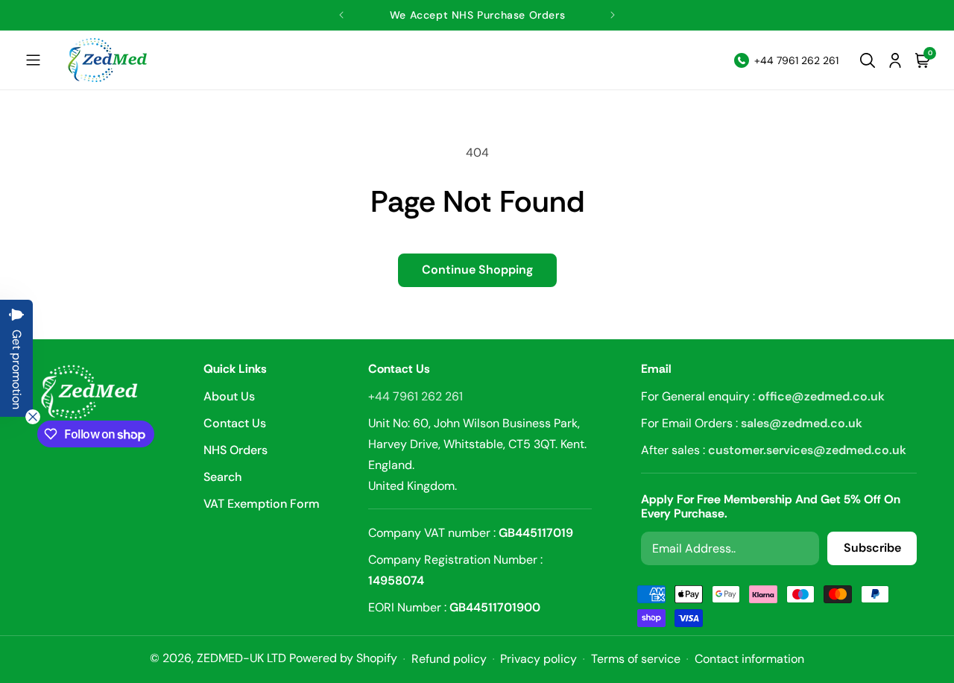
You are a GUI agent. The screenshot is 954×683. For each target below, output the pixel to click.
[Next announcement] (612, 15)
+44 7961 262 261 (415, 396)
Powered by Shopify (343, 658)
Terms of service (635, 659)
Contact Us (234, 423)
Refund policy (449, 659)
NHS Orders (235, 450)
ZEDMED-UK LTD (241, 658)
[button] (33, 60)
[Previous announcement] (342, 15)
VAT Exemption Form (261, 504)
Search (222, 477)
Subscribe (872, 548)
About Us (229, 397)
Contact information (749, 659)
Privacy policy (538, 659)
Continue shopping (477, 269)
